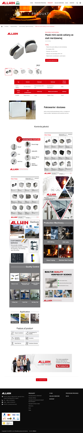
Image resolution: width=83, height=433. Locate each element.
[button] (41, 72)
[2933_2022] (23, 49)
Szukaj (77, 3)
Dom (1, 26)
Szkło (30, 410)
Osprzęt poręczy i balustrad (35, 395)
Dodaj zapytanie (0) (52, 60)
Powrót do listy (42, 379)
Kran (30, 408)
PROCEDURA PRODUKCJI (40, 2)
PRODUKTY (50, 2)
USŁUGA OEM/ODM (59, 2)
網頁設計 (34, 431)
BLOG (66, 2)
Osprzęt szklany (13, 26)
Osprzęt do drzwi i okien (34, 403)
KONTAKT (72, 2)
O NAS (31, 2)
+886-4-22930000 (10, 400)
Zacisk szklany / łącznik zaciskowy (26, 26)
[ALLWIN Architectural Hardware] (11, 3)
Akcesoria (31, 406)
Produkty (6, 26)
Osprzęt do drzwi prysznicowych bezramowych (36, 400)
